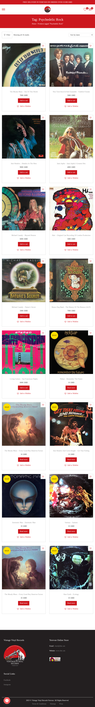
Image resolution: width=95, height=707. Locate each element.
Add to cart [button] (24, 100)
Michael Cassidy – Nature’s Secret (24, 307)
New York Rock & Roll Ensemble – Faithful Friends (71, 92)
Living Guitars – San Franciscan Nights (24, 379)
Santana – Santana (71, 522)
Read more (71, 388)
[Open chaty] (7, 700)
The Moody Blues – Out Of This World (24, 92)
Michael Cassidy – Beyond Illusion (24, 235)
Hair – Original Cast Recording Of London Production (71, 235)
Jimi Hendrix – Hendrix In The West (24, 163)
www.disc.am (60, 651)
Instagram (7, 684)
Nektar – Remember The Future (71, 379)
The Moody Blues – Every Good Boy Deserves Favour (24, 451)
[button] (43, 45)
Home (34, 24)
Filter (8, 35)
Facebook (7, 680)
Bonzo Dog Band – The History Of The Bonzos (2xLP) (71, 307)
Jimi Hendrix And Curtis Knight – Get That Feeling (71, 451)
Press (61, 704)
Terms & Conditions (39, 704)
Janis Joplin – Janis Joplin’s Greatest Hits (71, 163)
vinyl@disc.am (60, 646)
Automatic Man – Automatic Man (24, 522)
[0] (84, 9)
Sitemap (53, 704)
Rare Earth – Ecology (71, 594)
